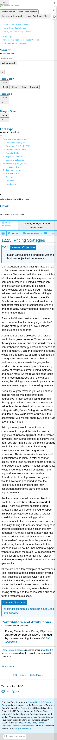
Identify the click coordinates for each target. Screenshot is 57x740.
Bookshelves (33, 233)
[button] (10, 180)
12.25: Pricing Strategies (13, 650)
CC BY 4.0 (47, 650)
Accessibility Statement (23, 725)
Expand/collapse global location (54, 232)
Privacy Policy (30, 723)
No (17, 691)
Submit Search (8, 63)
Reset (4, 82)
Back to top (6, 666)
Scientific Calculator (15, 160)
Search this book (7, 53)
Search (5, 736)
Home (15, 233)
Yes (7, 691)
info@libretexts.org (22, 729)
